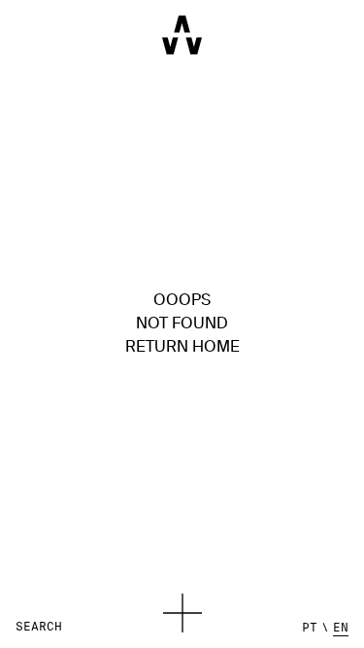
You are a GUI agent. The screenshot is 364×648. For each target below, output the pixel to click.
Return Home (182, 348)
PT (309, 627)
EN (340, 627)
